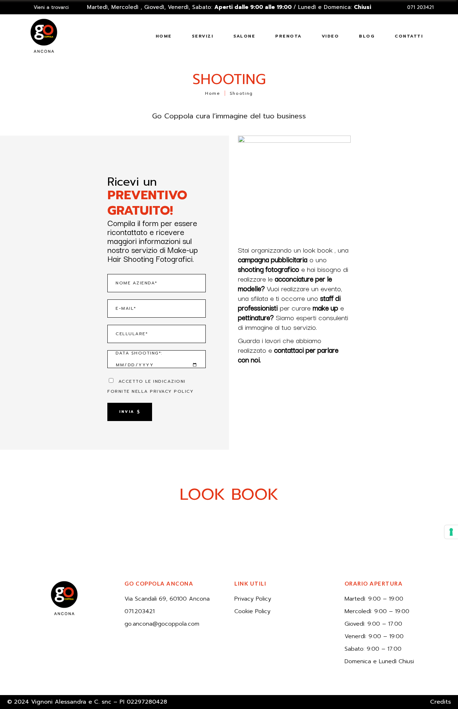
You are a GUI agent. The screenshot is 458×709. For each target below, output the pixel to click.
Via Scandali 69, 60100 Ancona (167, 599)
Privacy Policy (252, 599)
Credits (440, 702)
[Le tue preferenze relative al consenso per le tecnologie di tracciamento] (451, 532)
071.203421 (140, 611)
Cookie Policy (252, 611)
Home (212, 93)
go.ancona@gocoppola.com (162, 624)
